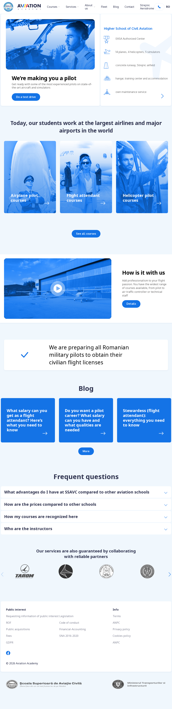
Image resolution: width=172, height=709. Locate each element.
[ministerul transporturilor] (126, 684)
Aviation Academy (27, 663)
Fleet (104, 6)
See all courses (86, 233)
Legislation (66, 616)
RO (168, 6)
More (86, 451)
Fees (9, 636)
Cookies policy (122, 636)
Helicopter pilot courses (138, 198)
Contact (129, 6)
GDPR (9, 642)
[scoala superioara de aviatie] (46, 684)
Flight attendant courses (83, 198)
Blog (116, 6)
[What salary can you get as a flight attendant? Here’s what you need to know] (44, 434)
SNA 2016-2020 (68, 636)
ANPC (116, 623)
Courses (52, 6)
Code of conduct (69, 623)
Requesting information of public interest (32, 616)
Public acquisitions (18, 629)
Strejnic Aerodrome (147, 7)
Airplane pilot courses (24, 198)
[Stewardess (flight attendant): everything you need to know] (161, 434)
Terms (117, 616)
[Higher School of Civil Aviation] (162, 96)
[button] (169, 574)
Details (131, 303)
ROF (8, 623)
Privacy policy (121, 629)
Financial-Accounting (72, 629)
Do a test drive (26, 97)
